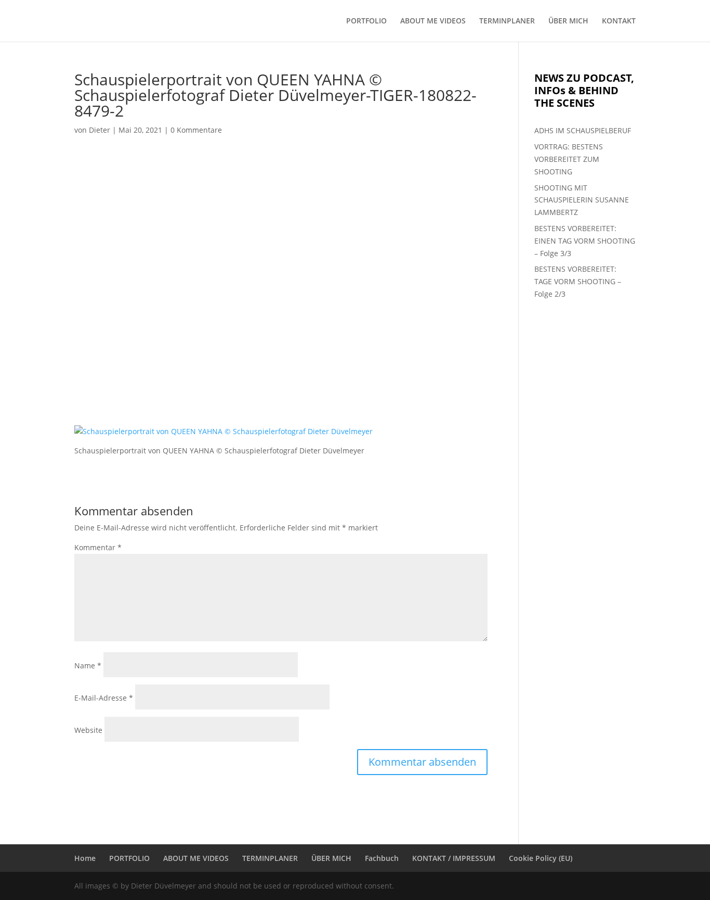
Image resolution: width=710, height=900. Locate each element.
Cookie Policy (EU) (540, 858)
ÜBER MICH (568, 21)
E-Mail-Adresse (103, 698)
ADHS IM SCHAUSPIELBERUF (582, 130)
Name (87, 665)
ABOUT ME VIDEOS (433, 21)
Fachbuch (382, 858)
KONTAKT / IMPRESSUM (453, 858)
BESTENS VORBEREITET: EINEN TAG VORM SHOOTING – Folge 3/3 (584, 240)
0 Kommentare (196, 130)
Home (85, 858)
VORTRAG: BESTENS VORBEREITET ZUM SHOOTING (568, 159)
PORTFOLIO (366, 21)
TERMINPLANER (507, 21)
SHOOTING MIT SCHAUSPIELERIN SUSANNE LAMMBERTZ (581, 200)
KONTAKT (619, 21)
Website (88, 730)
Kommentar (98, 547)
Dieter (99, 130)
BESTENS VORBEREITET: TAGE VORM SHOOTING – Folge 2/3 (577, 281)
